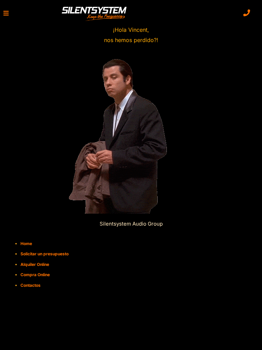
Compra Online (35, 274)
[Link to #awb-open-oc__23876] (6, 13)
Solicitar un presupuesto (44, 253)
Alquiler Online (34, 264)
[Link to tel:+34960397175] (246, 13)
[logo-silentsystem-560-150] (94, 7)
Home (26, 243)
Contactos (30, 285)
